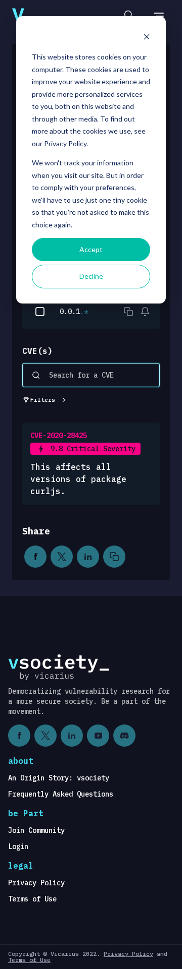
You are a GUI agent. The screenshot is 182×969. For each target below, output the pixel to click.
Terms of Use (32, 898)
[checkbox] (39, 311)
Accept (91, 249)
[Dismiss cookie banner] (146, 38)
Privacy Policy (36, 882)
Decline (91, 276)
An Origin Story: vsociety (58, 777)
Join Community (36, 830)
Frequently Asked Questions (60, 794)
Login (18, 846)
